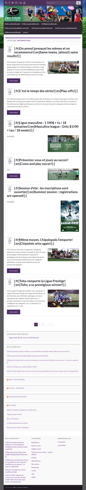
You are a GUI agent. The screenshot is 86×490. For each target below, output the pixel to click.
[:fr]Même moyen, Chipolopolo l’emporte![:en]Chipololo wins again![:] (43, 241)
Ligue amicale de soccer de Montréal (24, 337)
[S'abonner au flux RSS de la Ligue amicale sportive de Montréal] (6, 2)
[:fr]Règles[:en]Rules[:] (49, 24)
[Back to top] (81, 485)
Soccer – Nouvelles (16, 388)
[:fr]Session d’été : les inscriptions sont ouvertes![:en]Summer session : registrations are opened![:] (42, 191)
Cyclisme (12, 405)
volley (33, 477)
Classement (62, 445)
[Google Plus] (16, 2)
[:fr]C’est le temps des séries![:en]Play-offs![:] (46, 91)
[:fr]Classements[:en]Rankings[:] (66, 28)
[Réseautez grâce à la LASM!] (21, 2)
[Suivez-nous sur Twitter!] (12, 2)
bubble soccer (36, 449)
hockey (33, 457)
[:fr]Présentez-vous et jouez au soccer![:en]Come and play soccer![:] (41, 162)
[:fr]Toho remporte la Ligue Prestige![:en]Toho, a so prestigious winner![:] (40, 283)
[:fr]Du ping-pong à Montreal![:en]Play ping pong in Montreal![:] (27, 356)
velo (32, 474)
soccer (33, 470)
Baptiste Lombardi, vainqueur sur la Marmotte (22, 410)
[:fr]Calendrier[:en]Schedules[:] (42, 28)
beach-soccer (36, 446)
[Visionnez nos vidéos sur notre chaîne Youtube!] (24, 2)
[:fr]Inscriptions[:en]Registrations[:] (17, 28)
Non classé (35, 464)
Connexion (61, 442)
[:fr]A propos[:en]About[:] (30, 24)
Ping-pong (35, 467)
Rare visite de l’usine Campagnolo (18, 427)
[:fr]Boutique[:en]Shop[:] (13, 32)
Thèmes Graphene (22, 487)
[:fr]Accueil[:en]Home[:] (12, 24)
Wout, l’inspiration (13, 419)
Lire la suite (14, 81)
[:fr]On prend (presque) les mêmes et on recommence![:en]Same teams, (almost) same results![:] (42, 52)
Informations (36, 461)
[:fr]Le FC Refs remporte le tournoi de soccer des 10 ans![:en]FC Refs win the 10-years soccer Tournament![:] (42, 371)
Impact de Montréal (17, 379)
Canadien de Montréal (18, 396)
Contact (25, 32)
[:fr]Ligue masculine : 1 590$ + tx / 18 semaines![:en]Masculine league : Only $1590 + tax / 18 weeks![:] (42, 126)
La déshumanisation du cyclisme (17, 423)
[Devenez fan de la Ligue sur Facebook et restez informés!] (9, 2)
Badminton (35, 442)
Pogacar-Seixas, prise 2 (14, 414)
